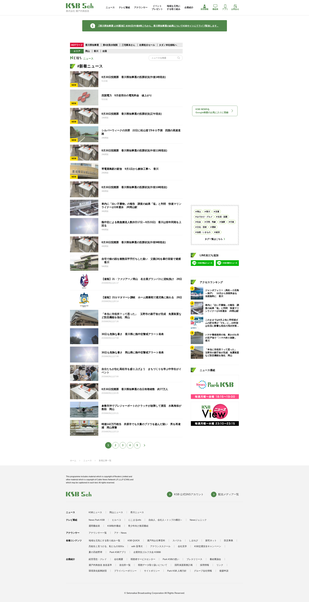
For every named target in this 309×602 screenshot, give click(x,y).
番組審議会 (215, 559)
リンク (219, 565)
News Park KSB (97, 520)
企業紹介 (188, 7)
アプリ (225, 9)
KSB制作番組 (114, 526)
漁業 (223, 222)
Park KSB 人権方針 (177, 570)
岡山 (87, 51)
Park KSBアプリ (118, 552)
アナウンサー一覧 (98, 532)
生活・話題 (222, 217)
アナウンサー (141, 7)
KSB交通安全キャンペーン (207, 546)
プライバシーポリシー (125, 570)
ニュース (110, 7)
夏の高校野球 (95, 552)
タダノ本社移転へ (168, 45)
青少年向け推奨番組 (138, 526)
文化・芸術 (202, 227)
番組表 (215, 9)
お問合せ (235, 9)
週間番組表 (94, 526)
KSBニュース (95, 512)
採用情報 (204, 9)
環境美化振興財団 (98, 570)
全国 (104, 51)
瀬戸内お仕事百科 (156, 540)
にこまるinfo (134, 520)
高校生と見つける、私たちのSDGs (106, 546)
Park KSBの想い (171, 559)
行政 (232, 222)
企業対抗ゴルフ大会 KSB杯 (147, 552)
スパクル (177, 540)
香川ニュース (137, 512)
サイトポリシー (152, 570)
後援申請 (223, 570)
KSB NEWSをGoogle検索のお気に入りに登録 (212, 111)
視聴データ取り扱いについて (152, 565)
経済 (218, 232)
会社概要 (118, 559)
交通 (217, 211)
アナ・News (120, 532)
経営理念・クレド (98, 559)
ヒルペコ (116, 520)
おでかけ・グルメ (204, 217)
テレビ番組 (124, 7)
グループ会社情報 (203, 570)
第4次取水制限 (110, 45)
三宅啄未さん (129, 45)
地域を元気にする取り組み (173, 7)
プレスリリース (194, 559)
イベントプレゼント (157, 7)
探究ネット (211, 540)
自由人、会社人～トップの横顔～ (165, 520)
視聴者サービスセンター (143, 559)
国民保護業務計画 (184, 565)
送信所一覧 (125, 565)
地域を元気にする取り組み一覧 (104, 540)
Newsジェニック (198, 520)
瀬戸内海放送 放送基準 (100, 565)
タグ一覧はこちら (214, 239)
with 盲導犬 (137, 546)
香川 (96, 51)
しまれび (193, 540)
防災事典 (228, 540)
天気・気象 (211, 222)
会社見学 (182, 546)
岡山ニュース (116, 512)
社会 (199, 222)
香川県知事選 (92, 45)
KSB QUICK (134, 540)
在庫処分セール (147, 45)
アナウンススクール (160, 546)
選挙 (214, 227)
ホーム (73, 460)
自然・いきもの (204, 232)
